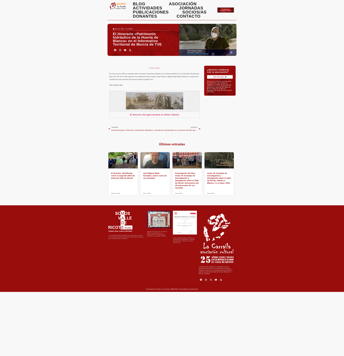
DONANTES (145, 16)
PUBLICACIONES (151, 12)
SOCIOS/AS (194, 12)
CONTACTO (189, 16)
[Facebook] (115, 50)
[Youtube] (125, 50)
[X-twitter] (211, 280)
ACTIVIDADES (147, 8)
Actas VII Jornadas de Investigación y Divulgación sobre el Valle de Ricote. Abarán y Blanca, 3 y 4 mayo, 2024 (219, 178)
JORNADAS (191, 8)
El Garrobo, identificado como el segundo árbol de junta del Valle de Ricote (123, 175)
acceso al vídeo (154, 68)
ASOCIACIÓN (183, 4)
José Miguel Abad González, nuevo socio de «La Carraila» (155, 175)
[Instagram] (120, 50)
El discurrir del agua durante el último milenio (154, 114)
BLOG (139, 4)
